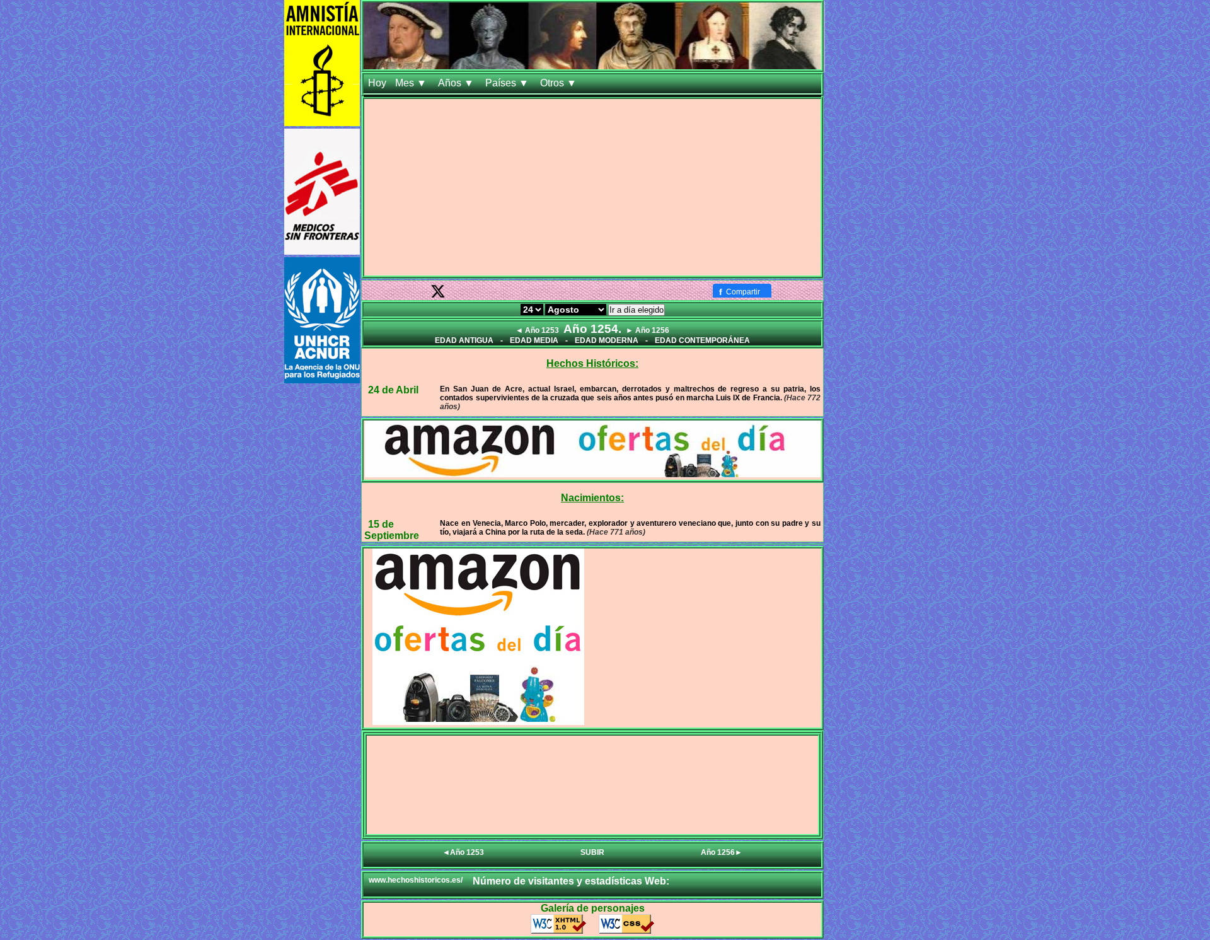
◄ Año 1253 (537, 330)
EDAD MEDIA (534, 340)
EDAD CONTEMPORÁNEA (702, 340)
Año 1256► (721, 852)
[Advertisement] (592, 187)
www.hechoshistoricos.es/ (416, 880)
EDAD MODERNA (606, 340)
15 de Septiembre (391, 530)
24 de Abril (393, 390)
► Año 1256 (647, 330)
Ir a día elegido (636, 310)
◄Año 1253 (463, 852)
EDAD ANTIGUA (464, 340)
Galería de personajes (593, 908)
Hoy (377, 83)
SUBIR (592, 852)
